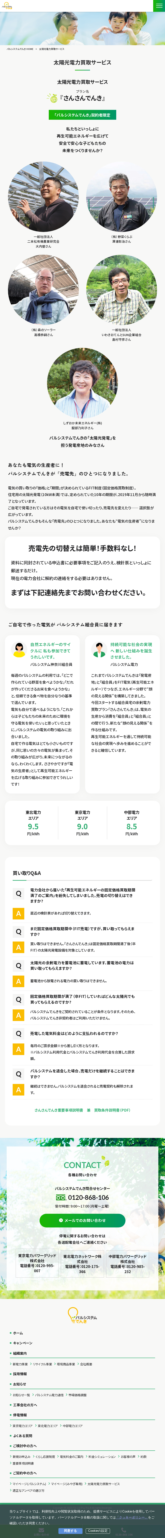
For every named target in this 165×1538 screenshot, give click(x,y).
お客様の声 (128, 1456)
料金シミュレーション (102, 1456)
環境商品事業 (66, 1364)
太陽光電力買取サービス (103, 1483)
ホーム (18, 1332)
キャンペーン (22, 1342)
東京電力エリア (23, 1425)
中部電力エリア (73, 1425)
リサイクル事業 (42, 1364)
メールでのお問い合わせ (85, 1220)
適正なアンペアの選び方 (28, 1490)
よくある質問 (22, 1435)
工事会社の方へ (25, 1404)
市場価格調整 (78, 1395)
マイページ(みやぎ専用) (66, 1483)
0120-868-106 (88, 1197)
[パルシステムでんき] (7, 5)
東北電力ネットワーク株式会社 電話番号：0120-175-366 (82, 1264)
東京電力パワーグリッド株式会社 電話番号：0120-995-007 (37, 1263)
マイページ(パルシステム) (29, 1483)
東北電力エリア (48, 1425)
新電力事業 (20, 1364)
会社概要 (86, 1364)
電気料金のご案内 (71, 1456)
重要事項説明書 (23, 1463)
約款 (144, 1456)
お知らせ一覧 (21, 1395)
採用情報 (20, 1373)
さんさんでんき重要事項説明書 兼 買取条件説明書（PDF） (83, 1110)
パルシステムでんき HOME (20, 49)
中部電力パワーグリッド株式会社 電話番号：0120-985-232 (127, 1264)
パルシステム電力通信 (49, 1395)
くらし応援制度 (45, 1456)
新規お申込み (22, 1456)
